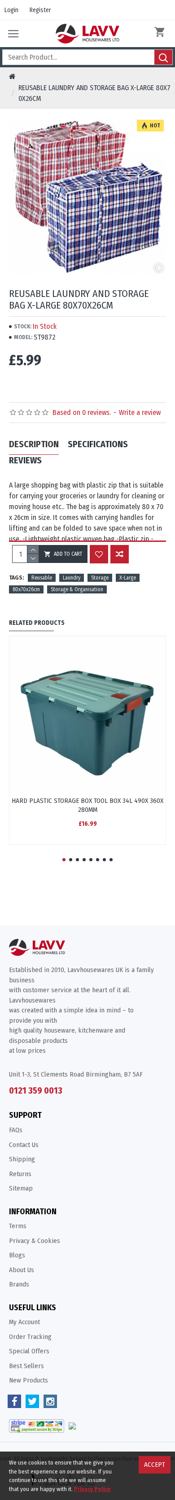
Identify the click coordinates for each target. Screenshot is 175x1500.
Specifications (98, 444)
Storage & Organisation (77, 589)
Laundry (71, 578)
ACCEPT (154, 1465)
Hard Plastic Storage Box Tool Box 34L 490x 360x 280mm (87, 805)
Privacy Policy (92, 1489)
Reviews (25, 460)
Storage (100, 578)
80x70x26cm (26, 589)
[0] (161, 33)
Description (34, 444)
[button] (64, 859)
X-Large (127, 578)
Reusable (41, 578)
